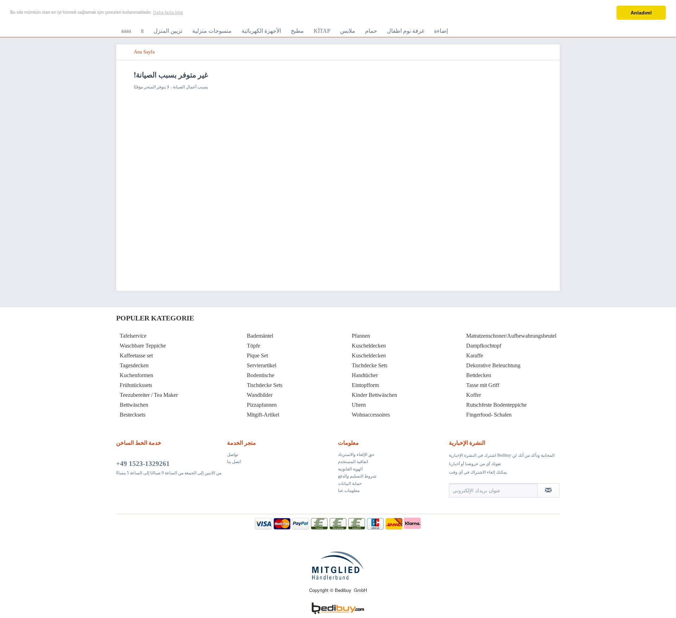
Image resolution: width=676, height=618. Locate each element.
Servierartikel (261, 365)
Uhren (359, 405)
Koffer (473, 395)
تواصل (232, 454)
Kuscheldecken (369, 346)
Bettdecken (478, 375)
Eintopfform (365, 385)
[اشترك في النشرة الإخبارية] (548, 490)
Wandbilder (260, 395)
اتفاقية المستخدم (353, 461)
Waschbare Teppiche (143, 346)
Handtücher (365, 375)
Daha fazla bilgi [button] (168, 12)
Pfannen (361, 336)
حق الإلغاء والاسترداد (356, 454)
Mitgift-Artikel (263, 415)
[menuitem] (126, 31)
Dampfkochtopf (483, 346)
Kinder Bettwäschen (374, 395)
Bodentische (260, 375)
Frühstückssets (136, 385)
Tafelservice (133, 336)
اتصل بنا (234, 461)
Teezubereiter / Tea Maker (149, 395)
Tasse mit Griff (482, 385)
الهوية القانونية (350, 469)
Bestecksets (132, 415)
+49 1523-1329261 (143, 463)
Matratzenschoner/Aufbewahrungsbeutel (511, 336)
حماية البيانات (350, 483)
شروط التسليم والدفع (357, 476)
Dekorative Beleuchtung (493, 365)
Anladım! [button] (641, 12)
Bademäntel (260, 336)
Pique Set (257, 355)
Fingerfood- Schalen (489, 415)
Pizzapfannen (262, 405)
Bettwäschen (134, 405)
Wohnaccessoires (371, 415)
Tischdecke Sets (264, 385)
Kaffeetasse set (136, 355)
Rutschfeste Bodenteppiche (496, 405)
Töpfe (253, 346)
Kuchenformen (136, 375)
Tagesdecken (134, 365)
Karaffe (474, 355)
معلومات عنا (348, 490)
